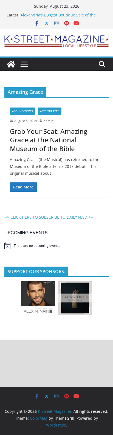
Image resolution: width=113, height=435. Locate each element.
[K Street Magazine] (11, 64)
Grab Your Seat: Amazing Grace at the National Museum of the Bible (48, 140)
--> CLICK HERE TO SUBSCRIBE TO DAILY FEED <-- (48, 217)
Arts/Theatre (49, 111)
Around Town (22, 111)
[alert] (56, 245)
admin (48, 120)
